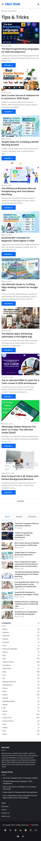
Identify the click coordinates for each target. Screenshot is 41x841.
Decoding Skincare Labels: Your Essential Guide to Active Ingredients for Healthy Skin (27, 584)
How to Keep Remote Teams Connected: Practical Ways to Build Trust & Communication (26, 564)
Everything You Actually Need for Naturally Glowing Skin (26, 613)
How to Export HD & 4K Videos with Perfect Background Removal (20, 478)
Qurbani (5, 698)
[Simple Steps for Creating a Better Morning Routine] (20, 126)
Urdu (4, 724)
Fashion (5, 639)
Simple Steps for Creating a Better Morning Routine (25, 553)
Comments (32, 517)
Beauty (5, 629)
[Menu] (3, 5)
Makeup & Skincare (9, 681)
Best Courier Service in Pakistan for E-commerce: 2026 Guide (20, 97)
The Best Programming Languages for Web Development (20, 50)
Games (5, 652)
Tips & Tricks (7, 718)
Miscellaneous (7, 685)
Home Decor (7, 668)
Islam (4, 672)
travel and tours (8, 721)
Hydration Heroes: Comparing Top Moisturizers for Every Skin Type (26, 604)
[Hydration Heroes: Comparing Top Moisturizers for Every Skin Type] (7, 605)
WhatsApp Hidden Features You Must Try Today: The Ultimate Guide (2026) (19, 429)
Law (4, 675)
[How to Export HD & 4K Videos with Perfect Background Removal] (20, 460)
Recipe (5, 704)
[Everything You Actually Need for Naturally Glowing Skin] (7, 615)
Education (6, 636)
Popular (19, 517)
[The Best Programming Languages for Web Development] (20, 33)
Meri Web (35, 825)
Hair (4, 655)
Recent (7, 517)
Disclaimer (5, 806)
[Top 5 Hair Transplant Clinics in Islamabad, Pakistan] (7, 526)
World (5, 734)
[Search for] (38, 5)
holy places (7, 665)
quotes (5, 695)
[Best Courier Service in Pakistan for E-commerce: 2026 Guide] (20, 79)
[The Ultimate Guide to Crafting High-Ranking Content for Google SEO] (20, 268)
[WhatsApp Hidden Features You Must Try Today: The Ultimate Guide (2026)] (20, 411)
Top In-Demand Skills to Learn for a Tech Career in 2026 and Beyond (20, 382)
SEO (4, 708)
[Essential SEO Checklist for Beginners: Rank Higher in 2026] (20, 222)
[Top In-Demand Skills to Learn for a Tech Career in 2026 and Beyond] (20, 364)
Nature (5, 688)
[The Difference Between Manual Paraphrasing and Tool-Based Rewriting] (20, 172)
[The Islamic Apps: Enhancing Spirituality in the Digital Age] (20, 318)
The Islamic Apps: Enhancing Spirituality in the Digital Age (17, 335)
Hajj (4, 658)
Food (4, 645)
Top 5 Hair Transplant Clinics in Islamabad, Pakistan (27, 524)
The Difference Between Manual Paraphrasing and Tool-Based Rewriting (19, 191)
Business (6, 632)
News (5, 691)
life (4, 678)
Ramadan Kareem (9, 701)
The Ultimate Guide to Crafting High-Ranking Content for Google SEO (20, 287)
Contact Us (5, 813)
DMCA (4, 803)
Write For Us (6, 816)
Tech (4, 714)
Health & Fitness (8, 662)
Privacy (4, 810)
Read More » (8, 65)
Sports (5, 711)
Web (4, 731)
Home (5, 11)
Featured (6, 642)
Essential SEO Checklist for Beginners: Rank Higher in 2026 (18, 239)
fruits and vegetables (10, 649)
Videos (5, 727)
